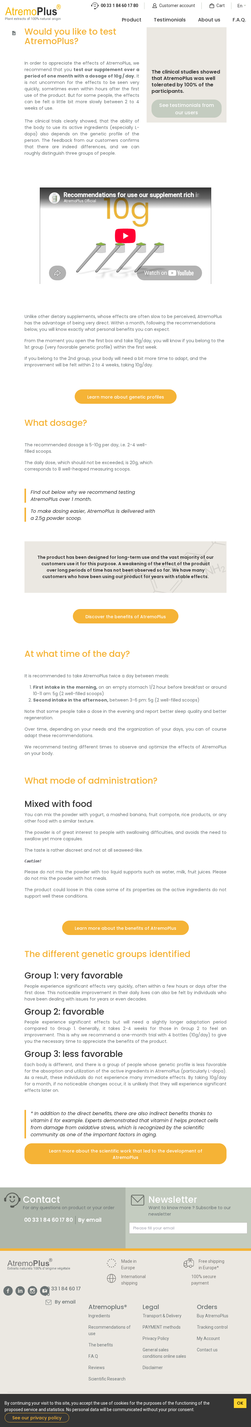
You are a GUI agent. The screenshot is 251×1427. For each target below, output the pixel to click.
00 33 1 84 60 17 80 (48, 1220)
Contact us (207, 1349)
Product (131, 19)
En (240, 5)
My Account (208, 1338)
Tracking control (212, 1327)
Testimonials (170, 19)
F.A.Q (93, 1356)
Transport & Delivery (162, 1315)
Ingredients (99, 1315)
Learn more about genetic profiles (125, 397)
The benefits (100, 1344)
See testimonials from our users (186, 109)
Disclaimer (153, 1367)
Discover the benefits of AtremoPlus (125, 617)
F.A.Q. (239, 19)
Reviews (96, 1367)
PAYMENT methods (162, 1327)
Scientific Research (107, 1378)
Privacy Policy (156, 1338)
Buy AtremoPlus (212, 1315)
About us (209, 19)
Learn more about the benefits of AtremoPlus (125, 928)
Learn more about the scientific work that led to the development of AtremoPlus (125, 1154)
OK (240, 1403)
